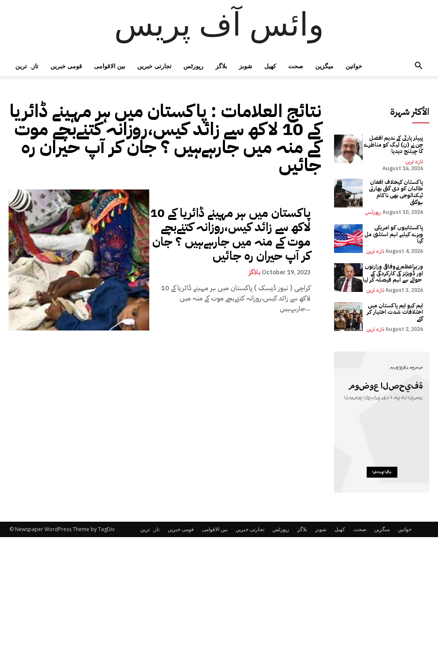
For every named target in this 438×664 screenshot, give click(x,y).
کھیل (270, 66)
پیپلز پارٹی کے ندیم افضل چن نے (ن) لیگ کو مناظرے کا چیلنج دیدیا (393, 144)
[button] (418, 67)
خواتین (354, 66)
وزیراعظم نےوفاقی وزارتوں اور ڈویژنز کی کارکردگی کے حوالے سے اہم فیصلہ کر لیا (393, 273)
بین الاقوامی (109, 66)
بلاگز (221, 66)
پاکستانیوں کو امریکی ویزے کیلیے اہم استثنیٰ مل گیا (393, 234)
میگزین (324, 66)
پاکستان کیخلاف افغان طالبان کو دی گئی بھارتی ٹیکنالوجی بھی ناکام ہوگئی (396, 192)
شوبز (245, 66)
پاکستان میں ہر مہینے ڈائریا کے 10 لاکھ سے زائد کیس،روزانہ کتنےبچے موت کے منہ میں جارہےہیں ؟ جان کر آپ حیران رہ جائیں (230, 234)
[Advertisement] (219, 601)
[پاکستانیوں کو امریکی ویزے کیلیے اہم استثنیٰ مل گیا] (348, 238)
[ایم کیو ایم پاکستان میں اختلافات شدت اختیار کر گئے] (348, 316)
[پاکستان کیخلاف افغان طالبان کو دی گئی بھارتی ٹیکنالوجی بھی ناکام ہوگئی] (348, 193)
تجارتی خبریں (154, 66)
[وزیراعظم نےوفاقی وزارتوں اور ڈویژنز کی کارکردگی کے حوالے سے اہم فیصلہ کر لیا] (348, 277)
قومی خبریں (66, 66)
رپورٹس (193, 66)
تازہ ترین (26, 66)
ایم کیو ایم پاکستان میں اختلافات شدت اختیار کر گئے (395, 312)
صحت (295, 66)
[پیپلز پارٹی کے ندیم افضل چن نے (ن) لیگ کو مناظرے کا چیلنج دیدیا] (348, 149)
